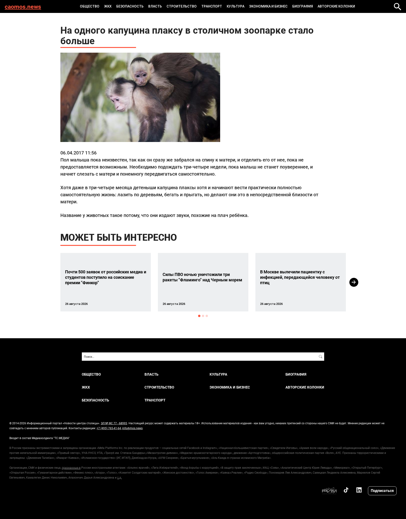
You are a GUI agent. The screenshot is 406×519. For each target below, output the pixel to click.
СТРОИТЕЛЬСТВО (182, 6)
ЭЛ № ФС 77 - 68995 (114, 423)
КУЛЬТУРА (235, 6)
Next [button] (353, 282)
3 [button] (207, 316)
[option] (105, 282)
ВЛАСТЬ (155, 6)
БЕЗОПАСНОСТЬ (130, 6)
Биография (302, 6)
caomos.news (23, 6)
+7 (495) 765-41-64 (109, 428)
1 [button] (199, 316)
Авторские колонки (336, 6)
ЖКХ (108, 6)
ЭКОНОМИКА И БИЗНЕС (268, 6)
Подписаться (382, 490)
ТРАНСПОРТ (211, 6)
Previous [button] (51, 282)
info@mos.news (132, 428)
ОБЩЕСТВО (89, 6)
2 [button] (203, 316)
